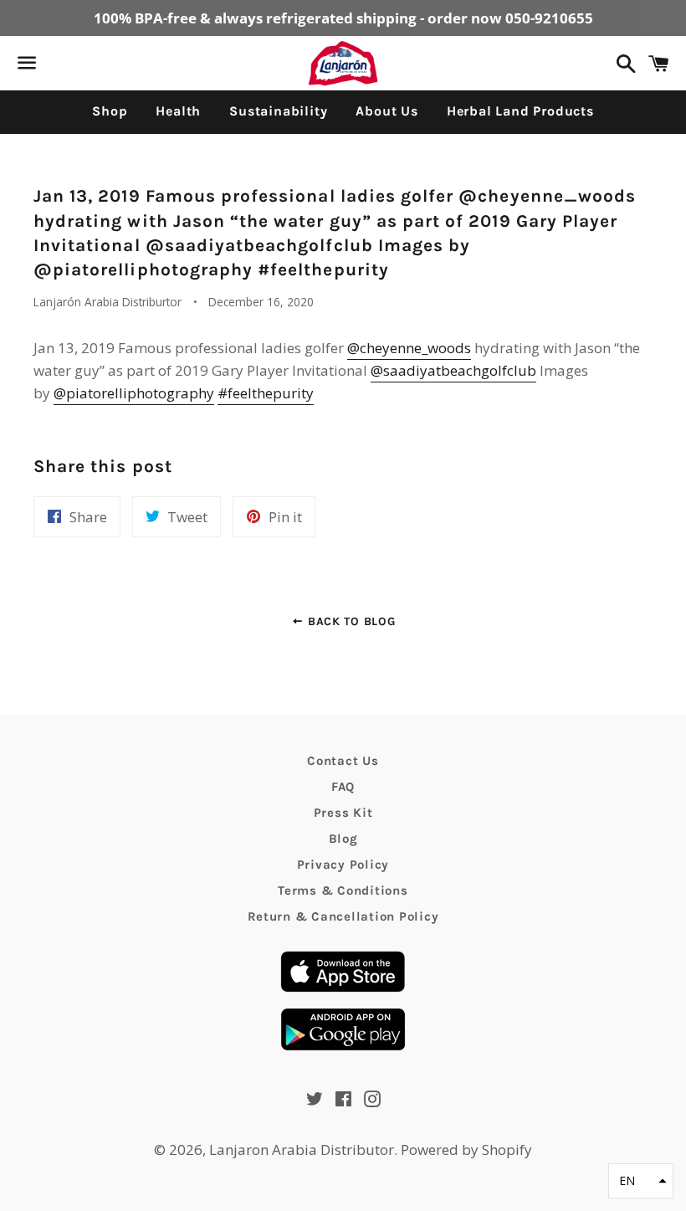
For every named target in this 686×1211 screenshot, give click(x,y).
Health (178, 111)
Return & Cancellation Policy (343, 916)
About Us (386, 111)
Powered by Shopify (466, 1149)
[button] (640, 1180)
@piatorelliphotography (134, 393)
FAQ (343, 786)
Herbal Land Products (520, 111)
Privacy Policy (343, 864)
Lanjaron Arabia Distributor (301, 1149)
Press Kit (343, 812)
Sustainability (278, 111)
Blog (343, 838)
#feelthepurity (266, 393)
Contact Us (343, 760)
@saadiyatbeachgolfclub (453, 370)
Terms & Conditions (343, 890)
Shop (109, 111)
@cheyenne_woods (409, 347)
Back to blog (349, 621)
